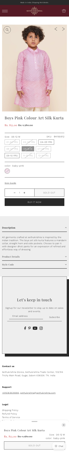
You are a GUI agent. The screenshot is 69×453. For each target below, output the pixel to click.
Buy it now (35, 202)
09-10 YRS (12, 155)
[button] (34, 228)
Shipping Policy (10, 410)
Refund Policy (9, 413)
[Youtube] (35, 328)
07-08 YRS (43, 149)
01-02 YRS (12, 142)
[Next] (63, 29)
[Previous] (55, 29)
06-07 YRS (12, 149)
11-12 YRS (28, 155)
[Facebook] (25, 328)
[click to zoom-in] (7, 29)
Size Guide (10, 183)
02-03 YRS (29, 142)
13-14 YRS (43, 155)
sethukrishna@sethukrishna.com (38, 392)
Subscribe (54, 317)
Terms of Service (11, 417)
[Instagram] (41, 328)
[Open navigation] (5, 11)
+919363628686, (11, 392)
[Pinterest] (29, 328)
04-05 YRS (46, 142)
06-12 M (27, 149)
